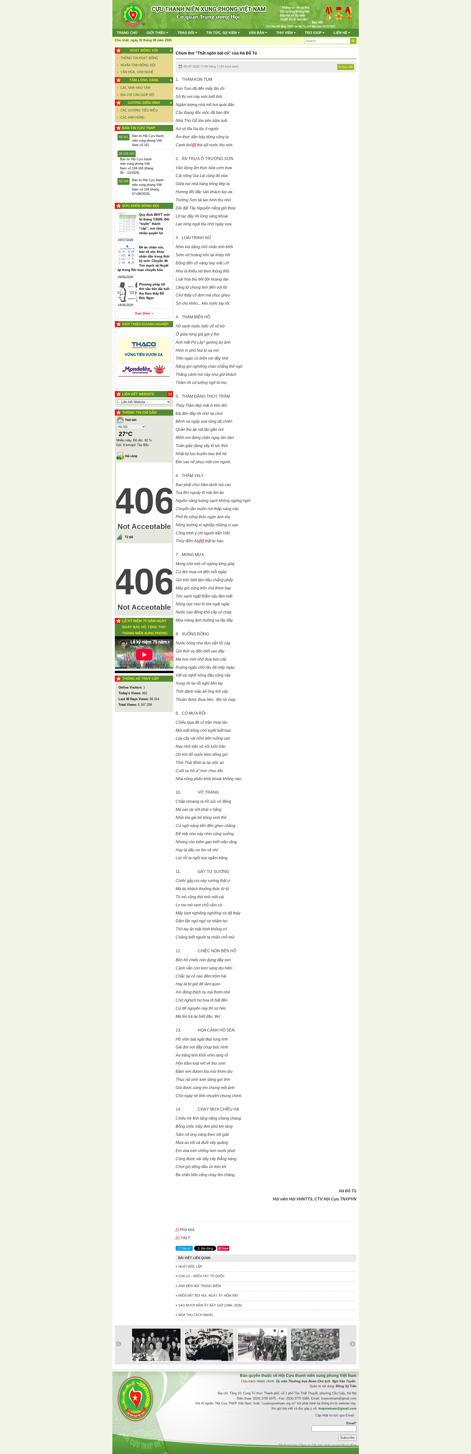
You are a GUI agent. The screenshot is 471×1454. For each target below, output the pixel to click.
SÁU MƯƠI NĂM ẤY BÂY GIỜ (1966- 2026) (209, 1305)
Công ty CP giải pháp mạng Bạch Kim (327, 1445)
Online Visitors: (130, 687)
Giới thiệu (156, 33)
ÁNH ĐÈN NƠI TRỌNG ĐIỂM (199, 1286)
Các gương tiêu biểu (138, 110)
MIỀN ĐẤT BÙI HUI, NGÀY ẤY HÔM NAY (208, 1295)
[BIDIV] (144, 365)
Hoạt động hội (144, 50)
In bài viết (346, 67)
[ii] (178, 1238)
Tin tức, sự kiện (222, 33)
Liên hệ (341, 33)
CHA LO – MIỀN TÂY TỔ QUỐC (201, 1276)
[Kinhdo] (144, 352)
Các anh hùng (132, 117)
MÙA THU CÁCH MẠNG (195, 1315)
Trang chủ (127, 33)
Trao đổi (186, 33)
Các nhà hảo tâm (135, 88)
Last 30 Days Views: (134, 699)
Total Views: (128, 705)
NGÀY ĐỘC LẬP (189, 1266)
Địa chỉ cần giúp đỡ (137, 95)
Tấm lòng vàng (144, 80)
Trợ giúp (314, 33)
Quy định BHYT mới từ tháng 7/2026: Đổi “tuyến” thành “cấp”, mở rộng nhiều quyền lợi (154, 224)
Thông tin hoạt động (139, 58)
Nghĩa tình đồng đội (138, 65)
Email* (351, 1423)
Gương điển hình (144, 103)
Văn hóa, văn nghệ (137, 72)
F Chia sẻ (184, 1248)
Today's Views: (130, 693)
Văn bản (257, 33)
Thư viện (285, 33)
